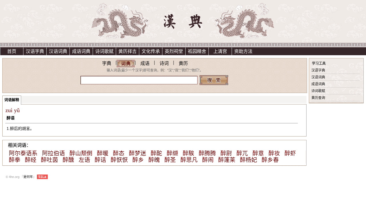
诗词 (164, 63)
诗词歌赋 (104, 51)
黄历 (183, 63)
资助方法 (243, 51)
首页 (11, 51)
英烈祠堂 (174, 51)
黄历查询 (318, 98)
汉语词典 (58, 51)
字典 (106, 63)
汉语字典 (35, 51)
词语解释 (11, 100)
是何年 (28, 177)
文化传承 (151, 51)
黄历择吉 (127, 51)
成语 (145, 63)
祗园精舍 (197, 51)
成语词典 (81, 51)
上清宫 (220, 51)
